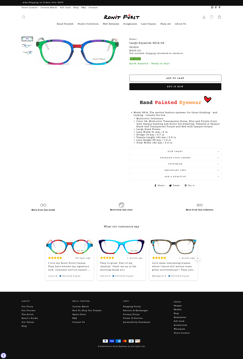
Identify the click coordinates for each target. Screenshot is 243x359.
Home (132, 39)
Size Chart (175, 151)
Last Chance (148, 23)
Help (75, 7)
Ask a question (175, 177)
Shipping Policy (132, 306)
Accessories (180, 325)
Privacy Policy (131, 314)
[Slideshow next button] (197, 258)
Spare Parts (79, 314)
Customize (175, 164)
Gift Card (65, 7)
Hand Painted (65, 23)
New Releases (111, 23)
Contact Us (78, 322)
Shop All (165, 23)
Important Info (175, 170)
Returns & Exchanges (135, 310)
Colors (177, 302)
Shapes (178, 306)
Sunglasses (130, 23)
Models (178, 309)
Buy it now (175, 87)
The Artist (28, 314)
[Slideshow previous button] (45, 258)
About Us (180, 23)
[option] (121, 2)
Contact (93, 7)
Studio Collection (88, 23)
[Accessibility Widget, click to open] (3, 355)
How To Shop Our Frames (87, 310)
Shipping (151, 53)
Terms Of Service (133, 318)
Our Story (27, 306)
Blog (24, 326)
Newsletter (180, 317)
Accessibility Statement (136, 322)
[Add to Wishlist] (116, 40)
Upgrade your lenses (175, 158)
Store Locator (30, 7)
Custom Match (49, 7)
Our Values (28, 322)
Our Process (29, 310)
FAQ (83, 7)
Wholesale (179, 329)
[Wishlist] (211, 17)
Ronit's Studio (30, 318)
